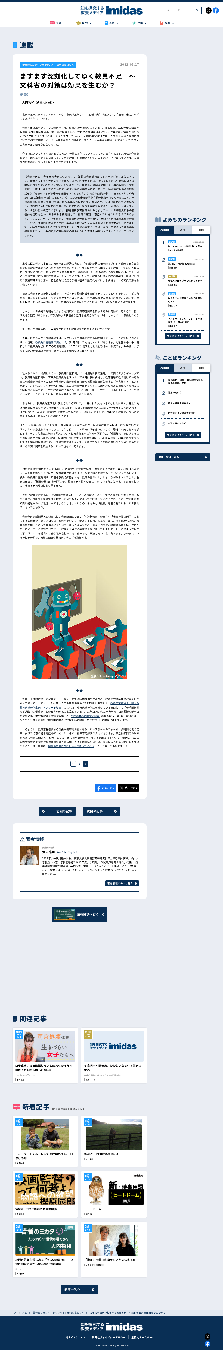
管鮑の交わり (175, 392)
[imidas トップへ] (111, 10)
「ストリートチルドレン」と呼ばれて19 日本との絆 (185, 320)
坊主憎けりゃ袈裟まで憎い (182, 412)
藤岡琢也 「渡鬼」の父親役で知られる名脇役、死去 (185, 381)
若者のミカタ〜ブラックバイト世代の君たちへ (48, 65)
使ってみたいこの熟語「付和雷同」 (186, 246)
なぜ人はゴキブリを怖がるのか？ (185, 280)
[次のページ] (86, 764)
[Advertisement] (45, 968)
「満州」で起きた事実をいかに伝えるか (109, 1260)
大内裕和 (28, 102)
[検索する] (197, 10)
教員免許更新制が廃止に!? (50, 342)
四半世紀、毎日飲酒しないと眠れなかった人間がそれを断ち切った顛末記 (43, 1067)
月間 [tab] (201, 230)
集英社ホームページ (143, 1337)
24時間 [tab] (164, 230)
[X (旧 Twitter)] (208, 1336)
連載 (24, 1312)
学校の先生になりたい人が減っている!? (71, 746)
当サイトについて (76, 1337)
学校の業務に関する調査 (85, 716)
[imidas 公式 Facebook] (216, 10)
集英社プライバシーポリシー (109, 1337)
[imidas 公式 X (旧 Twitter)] (209, 10)
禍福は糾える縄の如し (179, 402)
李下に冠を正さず (177, 423)
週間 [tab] (182, 230)
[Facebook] (208, 1344)
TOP (15, 1312)
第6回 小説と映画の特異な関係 (36, 1209)
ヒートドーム (92, 1209)
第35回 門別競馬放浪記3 (101, 1154)
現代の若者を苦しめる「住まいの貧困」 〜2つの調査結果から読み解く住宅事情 (44, 1262)
